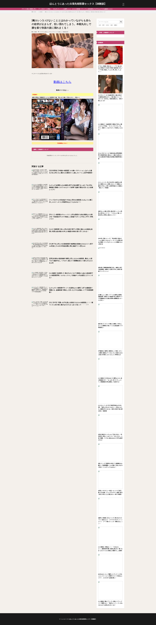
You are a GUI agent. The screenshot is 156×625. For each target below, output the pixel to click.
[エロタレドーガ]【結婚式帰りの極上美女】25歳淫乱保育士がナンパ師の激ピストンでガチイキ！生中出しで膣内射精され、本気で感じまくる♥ (110, 97)
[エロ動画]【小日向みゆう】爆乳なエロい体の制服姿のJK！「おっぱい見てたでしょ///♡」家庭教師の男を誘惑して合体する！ (110, 380)
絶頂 (67, 31)
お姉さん (46, 31)
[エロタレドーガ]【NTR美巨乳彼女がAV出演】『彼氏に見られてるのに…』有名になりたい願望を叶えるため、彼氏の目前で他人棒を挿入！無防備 (110, 408)
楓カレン (60, 31)
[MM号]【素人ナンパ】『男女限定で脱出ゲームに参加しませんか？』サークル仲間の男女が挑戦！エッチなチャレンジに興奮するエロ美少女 (110, 241)
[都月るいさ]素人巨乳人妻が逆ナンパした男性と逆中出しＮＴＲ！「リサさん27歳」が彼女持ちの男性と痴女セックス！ (110, 213)
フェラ (56, 31)
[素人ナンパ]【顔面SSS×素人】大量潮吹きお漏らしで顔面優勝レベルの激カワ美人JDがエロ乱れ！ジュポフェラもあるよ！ (110, 465)
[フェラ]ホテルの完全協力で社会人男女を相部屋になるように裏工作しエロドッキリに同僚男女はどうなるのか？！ (71, 201)
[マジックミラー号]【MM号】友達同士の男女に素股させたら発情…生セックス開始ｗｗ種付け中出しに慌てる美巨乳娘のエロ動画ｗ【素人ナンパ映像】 (110, 184)
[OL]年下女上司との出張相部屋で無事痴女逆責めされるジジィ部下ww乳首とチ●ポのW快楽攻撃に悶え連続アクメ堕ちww (71, 245)
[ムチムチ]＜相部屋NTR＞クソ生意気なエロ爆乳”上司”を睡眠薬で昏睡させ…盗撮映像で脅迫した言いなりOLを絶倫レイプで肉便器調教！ (71, 290)
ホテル (107, 25)
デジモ (50, 31)
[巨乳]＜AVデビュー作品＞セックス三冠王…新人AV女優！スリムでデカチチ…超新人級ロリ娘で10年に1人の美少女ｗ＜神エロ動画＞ (110, 492)
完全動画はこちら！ (62, 143)
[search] (121, 21)
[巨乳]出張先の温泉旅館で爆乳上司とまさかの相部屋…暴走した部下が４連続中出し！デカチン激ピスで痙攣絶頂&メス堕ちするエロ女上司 (71, 261)
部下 (103, 25)
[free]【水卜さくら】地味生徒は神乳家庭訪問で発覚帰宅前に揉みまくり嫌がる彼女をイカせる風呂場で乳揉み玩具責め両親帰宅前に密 (110, 155)
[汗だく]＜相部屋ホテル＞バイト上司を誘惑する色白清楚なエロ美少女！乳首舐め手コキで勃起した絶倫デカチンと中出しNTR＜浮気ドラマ (71, 217)
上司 (100, 25)
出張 (111, 25)
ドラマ (53, 31)
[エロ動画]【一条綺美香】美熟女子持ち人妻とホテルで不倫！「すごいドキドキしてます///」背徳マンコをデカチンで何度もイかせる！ (110, 126)
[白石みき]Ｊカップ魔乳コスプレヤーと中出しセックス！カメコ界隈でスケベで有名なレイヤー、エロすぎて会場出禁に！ (110, 575)
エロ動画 (40, 11)
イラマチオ (41, 31)
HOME (34, 11)
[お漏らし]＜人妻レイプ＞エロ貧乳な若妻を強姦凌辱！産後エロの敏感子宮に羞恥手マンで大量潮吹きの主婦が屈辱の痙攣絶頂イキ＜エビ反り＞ (110, 297)
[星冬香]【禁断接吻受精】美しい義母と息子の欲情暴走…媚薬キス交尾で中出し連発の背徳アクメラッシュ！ (110, 269)
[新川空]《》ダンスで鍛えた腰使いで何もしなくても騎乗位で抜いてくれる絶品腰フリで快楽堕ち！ (110, 325)
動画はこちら (62, 81)
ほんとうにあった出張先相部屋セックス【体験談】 (78, 3)
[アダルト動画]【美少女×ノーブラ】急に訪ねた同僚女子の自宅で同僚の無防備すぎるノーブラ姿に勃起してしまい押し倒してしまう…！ (110, 68)
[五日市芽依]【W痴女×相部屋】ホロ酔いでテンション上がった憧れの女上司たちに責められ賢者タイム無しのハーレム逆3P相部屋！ (71, 172)
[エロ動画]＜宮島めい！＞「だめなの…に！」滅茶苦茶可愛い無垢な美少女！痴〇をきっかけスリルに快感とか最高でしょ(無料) (110, 548)
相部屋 (64, 31)
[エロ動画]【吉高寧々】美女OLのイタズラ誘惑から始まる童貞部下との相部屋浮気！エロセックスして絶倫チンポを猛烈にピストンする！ (71, 275)
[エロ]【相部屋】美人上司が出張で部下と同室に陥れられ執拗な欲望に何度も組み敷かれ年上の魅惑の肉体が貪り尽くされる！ (71, 230)
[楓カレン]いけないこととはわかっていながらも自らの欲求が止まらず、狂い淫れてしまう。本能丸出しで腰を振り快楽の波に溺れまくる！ (75, 11)
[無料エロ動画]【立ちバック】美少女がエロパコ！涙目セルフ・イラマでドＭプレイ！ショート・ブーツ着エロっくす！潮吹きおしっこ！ (110, 520)
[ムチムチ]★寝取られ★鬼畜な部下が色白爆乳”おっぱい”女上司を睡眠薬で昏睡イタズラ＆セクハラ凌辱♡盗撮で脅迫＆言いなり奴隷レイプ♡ (71, 187)
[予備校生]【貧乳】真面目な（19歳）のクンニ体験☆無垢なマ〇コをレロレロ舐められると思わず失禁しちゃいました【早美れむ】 (110, 352)
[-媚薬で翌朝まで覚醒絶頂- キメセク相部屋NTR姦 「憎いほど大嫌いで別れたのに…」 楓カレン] (62, 139)
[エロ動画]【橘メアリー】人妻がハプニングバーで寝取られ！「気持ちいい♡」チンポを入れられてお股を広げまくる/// (110, 603)
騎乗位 (115, 25)
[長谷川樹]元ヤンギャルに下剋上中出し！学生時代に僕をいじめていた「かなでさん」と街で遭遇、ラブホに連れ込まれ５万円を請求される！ (110, 437)
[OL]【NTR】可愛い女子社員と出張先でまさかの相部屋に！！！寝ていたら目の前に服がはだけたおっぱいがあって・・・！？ (71, 304)
